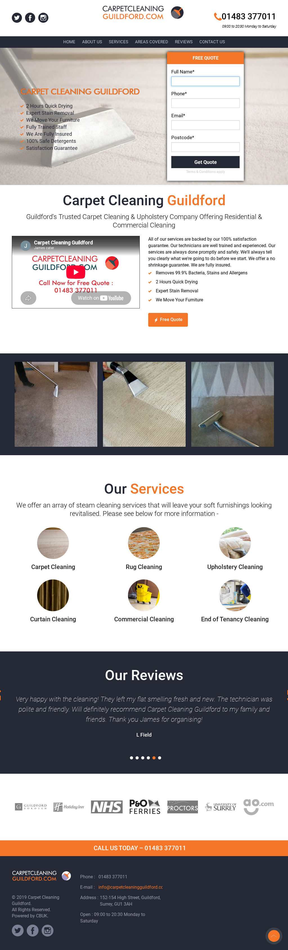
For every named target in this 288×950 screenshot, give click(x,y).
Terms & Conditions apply (205, 172)
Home (69, 41)
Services (118, 41)
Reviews (184, 41)
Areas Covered (151, 41)
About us (92, 41)
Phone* (179, 93)
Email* (178, 115)
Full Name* (182, 72)
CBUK (41, 916)
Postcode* (182, 137)
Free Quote (171, 319)
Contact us (212, 41)
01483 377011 (249, 16)
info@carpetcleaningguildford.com (132, 887)
